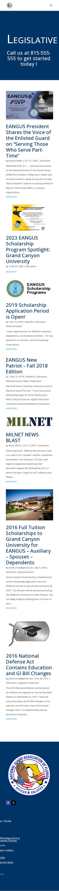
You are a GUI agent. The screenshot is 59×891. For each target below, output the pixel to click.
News (26, 381)
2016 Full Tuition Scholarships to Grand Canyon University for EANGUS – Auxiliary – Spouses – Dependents (28, 545)
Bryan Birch (15, 445)
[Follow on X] (13, 803)
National (34, 682)
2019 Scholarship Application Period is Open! (27, 311)
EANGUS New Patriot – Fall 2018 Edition (27, 366)
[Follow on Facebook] (8, 803)
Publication (36, 381)
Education (45, 160)
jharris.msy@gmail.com (21, 567)
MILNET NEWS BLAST (22, 437)
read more (11, 196)
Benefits (29, 321)
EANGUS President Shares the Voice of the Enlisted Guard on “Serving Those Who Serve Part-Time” (28, 141)
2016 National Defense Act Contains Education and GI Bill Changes (29, 664)
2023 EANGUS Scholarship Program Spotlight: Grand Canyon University (28, 249)
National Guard (14, 326)
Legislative (23, 682)
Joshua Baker (15, 160)
